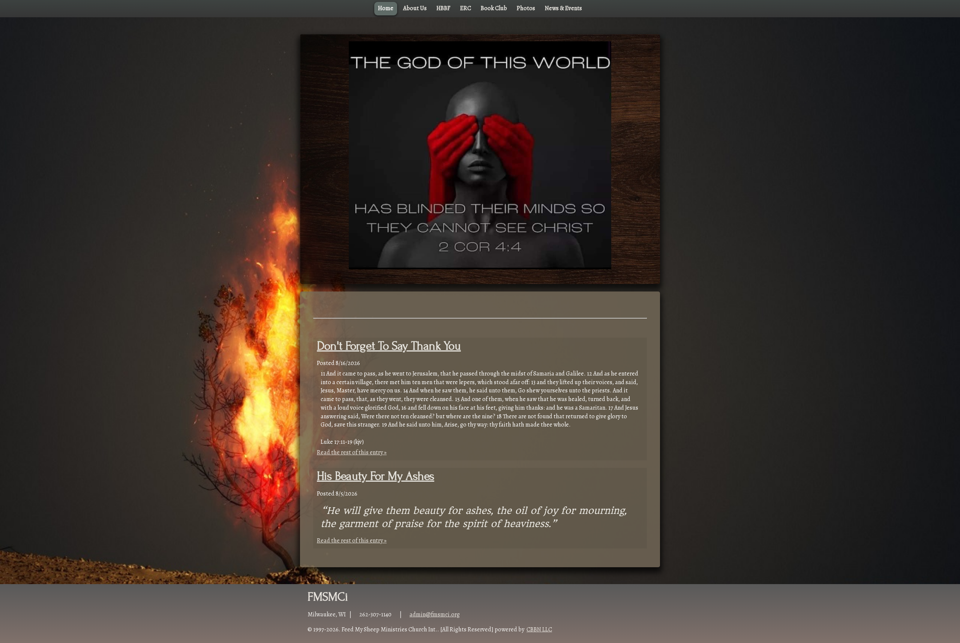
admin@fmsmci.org (435, 614)
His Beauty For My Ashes (375, 476)
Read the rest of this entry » (352, 452)
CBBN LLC (539, 629)
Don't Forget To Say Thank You (389, 346)
